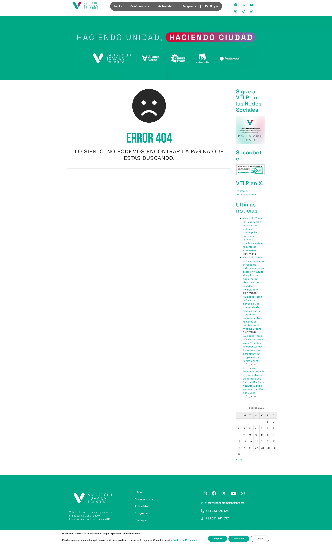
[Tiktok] (244, 11)
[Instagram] (236, 11)
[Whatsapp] (252, 11)
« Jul (239, 459)
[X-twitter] (244, 5)
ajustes (148, 540)
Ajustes (260, 538)
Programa (189, 6)
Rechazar (239, 538)
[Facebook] (236, 5)
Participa (211, 6)
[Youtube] (252, 5)
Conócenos (138, 6)
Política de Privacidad (185, 540)
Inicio (118, 6)
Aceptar (217, 538)
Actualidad (166, 6)
